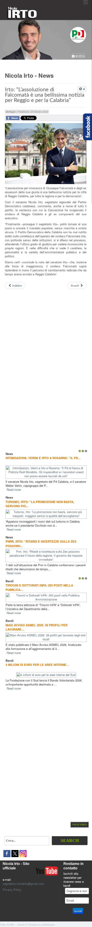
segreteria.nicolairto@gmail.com (23, 883)
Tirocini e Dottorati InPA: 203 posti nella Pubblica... (39, 587)
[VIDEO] (79, 824)
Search (70, 840)
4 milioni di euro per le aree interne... (37, 665)
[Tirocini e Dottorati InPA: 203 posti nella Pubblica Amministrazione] (46, 597)
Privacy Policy (12, 889)
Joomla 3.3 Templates (27, 924)
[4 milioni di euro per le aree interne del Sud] (46, 674)
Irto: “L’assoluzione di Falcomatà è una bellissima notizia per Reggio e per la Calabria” (44, 95)
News (9, 454)
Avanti (75, 285)
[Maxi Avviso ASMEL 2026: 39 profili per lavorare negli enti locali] (46, 637)
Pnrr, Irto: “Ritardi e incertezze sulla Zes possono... (41, 543)
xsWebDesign (48, 924)
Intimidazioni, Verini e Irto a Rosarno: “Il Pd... (43, 458)
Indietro (16, 285)
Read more (14, 489)
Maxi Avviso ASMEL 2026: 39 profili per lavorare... (36, 627)
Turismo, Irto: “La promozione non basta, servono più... (40, 504)
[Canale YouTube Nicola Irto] (47, 870)
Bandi (10, 581)
